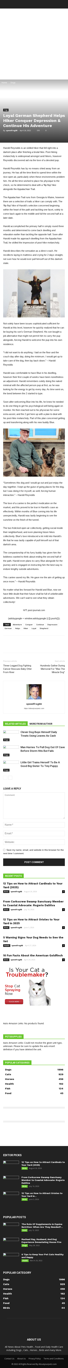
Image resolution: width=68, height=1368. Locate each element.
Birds (6, 891)
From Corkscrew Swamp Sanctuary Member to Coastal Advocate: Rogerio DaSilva (43, 1180)
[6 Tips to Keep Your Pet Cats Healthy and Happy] (11, 1258)
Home (4, 82)
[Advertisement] (34, 44)
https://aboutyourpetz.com (34, 708)
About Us (21, 1358)
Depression (52, 624)
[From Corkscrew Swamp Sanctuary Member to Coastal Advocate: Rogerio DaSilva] (11, 1181)
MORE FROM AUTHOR (41, 724)
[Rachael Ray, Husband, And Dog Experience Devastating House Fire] (11, 1243)
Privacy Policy (35, 1358)
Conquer (29, 624)
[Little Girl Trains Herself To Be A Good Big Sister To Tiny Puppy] (11, 766)
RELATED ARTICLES (15, 724)
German (8, 628)
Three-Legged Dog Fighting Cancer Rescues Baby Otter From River (17, 669)
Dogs (13, 82)
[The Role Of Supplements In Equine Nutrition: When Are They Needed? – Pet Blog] (11, 1228)
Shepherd (44, 628)
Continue (40, 624)
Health (6, 945)
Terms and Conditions (54, 1358)
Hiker (26, 628)
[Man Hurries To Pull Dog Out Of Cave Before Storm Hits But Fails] (11, 750)
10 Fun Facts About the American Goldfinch (33, 955)
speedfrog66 (11, 130)
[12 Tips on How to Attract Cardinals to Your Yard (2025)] (11, 1166)
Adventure (17, 624)
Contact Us (9, 1358)
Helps (17, 628)
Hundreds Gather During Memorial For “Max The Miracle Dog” (52, 669)
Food (24, 1230)
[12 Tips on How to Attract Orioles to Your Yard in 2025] (11, 1197)
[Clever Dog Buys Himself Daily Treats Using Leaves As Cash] (11, 735)
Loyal (34, 628)
